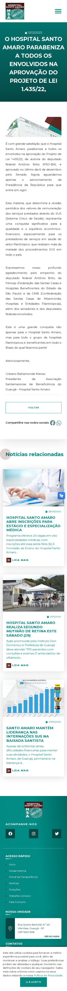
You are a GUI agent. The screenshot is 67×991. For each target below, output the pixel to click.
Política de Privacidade (48, 975)
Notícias (14, 883)
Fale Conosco (17, 901)
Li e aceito (33, 981)
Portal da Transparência (23, 876)
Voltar (33, 407)
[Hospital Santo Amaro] (24, 11)
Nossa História (17, 870)
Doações (14, 889)
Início (12, 864)
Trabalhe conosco (20, 895)
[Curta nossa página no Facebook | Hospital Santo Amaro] (10, 833)
